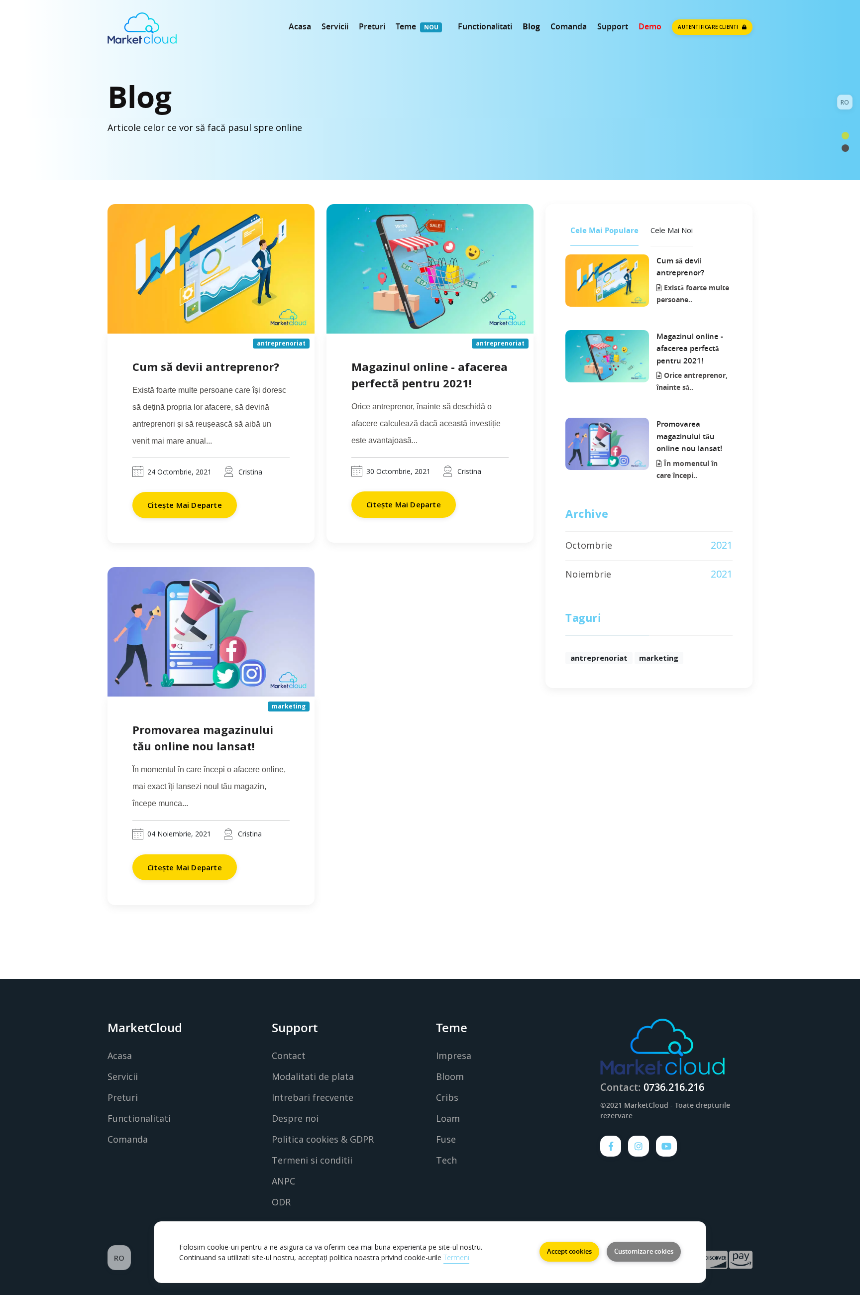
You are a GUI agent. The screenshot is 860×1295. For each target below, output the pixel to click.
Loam (448, 1118)
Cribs (447, 1097)
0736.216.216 (674, 1087)
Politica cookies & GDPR (323, 1139)
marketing (658, 658)
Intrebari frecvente (312, 1097)
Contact (289, 1055)
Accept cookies (569, 1251)
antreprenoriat (599, 658)
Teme (406, 26)
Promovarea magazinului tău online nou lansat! (689, 436)
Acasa (300, 26)
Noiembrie (588, 574)
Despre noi (295, 1118)
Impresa (453, 1055)
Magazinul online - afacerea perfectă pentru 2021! (689, 348)
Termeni (456, 1257)
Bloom (450, 1076)
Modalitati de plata (313, 1076)
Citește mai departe (184, 505)
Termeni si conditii (312, 1160)
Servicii (335, 26)
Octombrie (588, 545)
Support (612, 26)
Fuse (446, 1139)
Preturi (372, 26)
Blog (531, 26)
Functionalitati (485, 26)
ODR (281, 1202)
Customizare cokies (643, 1251)
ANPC (283, 1181)
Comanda (568, 26)
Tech (446, 1160)
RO (845, 102)
